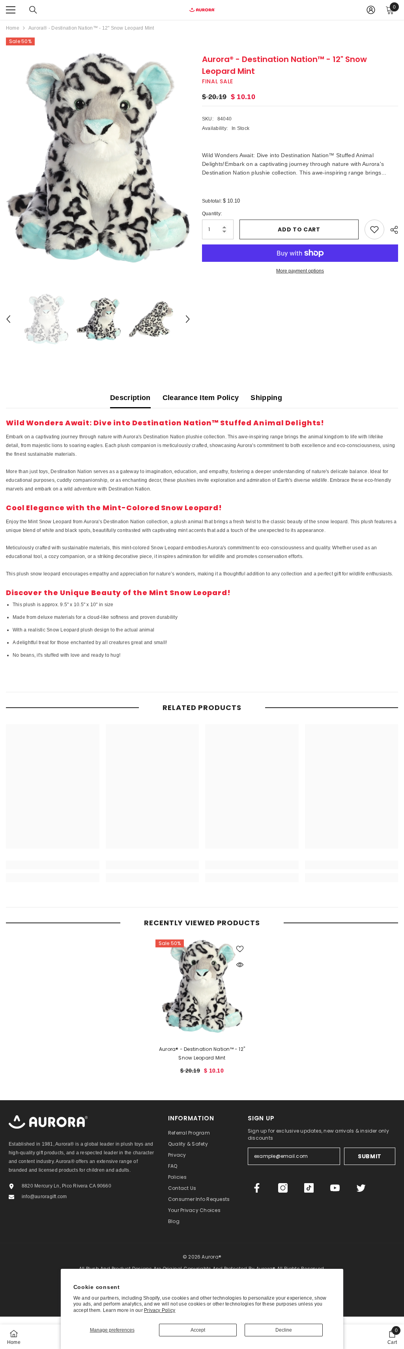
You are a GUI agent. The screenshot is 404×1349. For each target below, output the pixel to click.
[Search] (33, 10)
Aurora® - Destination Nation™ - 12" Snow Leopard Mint (202, 1053)
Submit (370, 1156)
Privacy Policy (159, 1310)
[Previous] (8, 319)
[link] (52, 865)
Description (130, 398)
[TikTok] (309, 1188)
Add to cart (299, 229)
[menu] (10, 10)
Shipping (266, 398)
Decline (283, 1330)
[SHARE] (391, 229)
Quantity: (212, 213)
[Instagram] (283, 1188)
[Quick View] (240, 965)
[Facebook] (257, 1188)
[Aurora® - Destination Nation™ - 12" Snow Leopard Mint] (202, 986)
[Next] (188, 319)
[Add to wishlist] (374, 229)
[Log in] (371, 10)
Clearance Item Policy (201, 398)
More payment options (300, 271)
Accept (198, 1330)
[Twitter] (361, 1188)
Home (12, 28)
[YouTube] (335, 1188)
